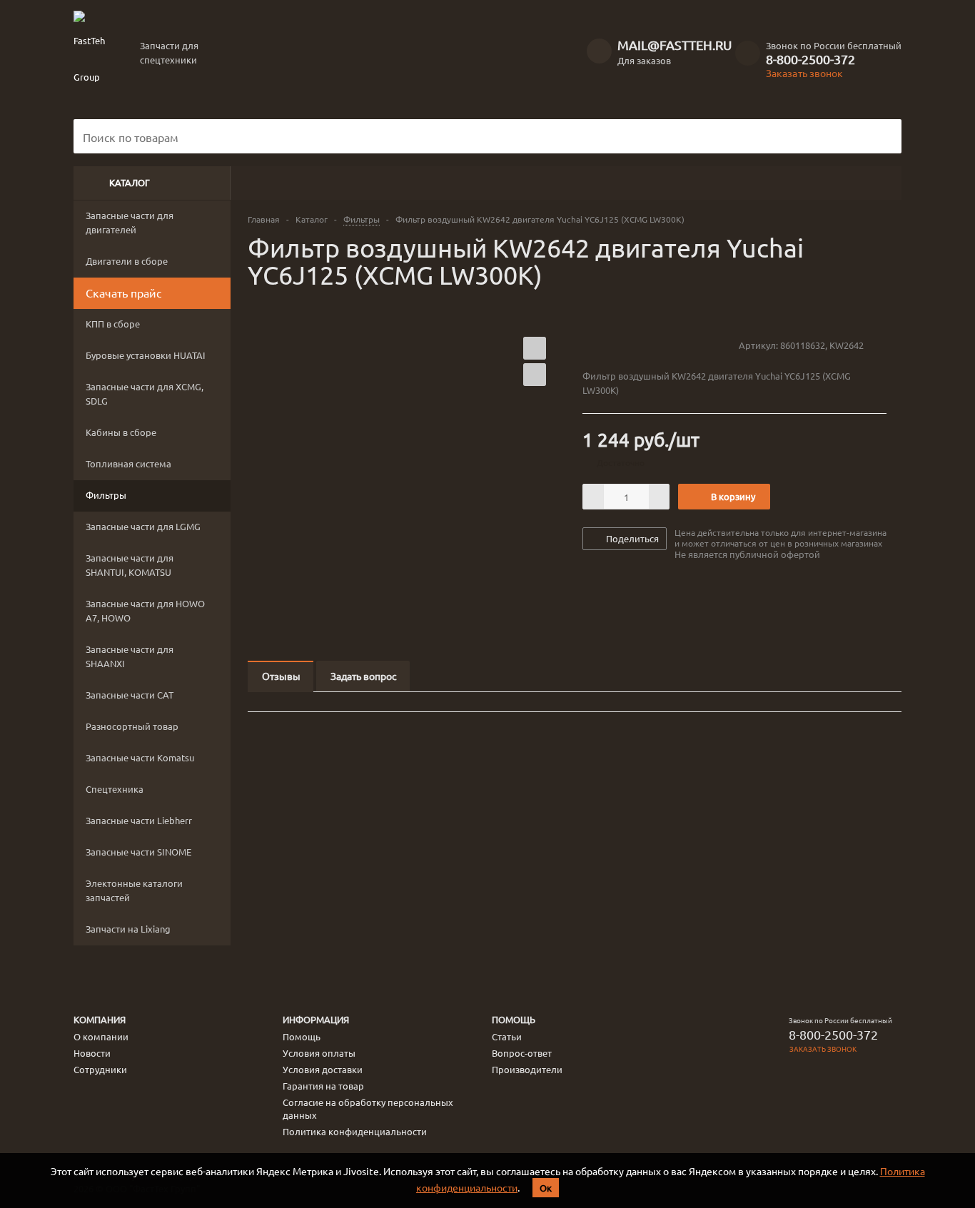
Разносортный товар (132, 726)
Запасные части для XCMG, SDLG (144, 393)
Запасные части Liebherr (139, 820)
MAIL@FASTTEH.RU (674, 44)
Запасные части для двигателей (129, 222)
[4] (630, 344)
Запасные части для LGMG (143, 526)
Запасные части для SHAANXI (129, 656)
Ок (546, 1188)
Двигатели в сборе (127, 261)
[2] (603, 344)
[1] (589, 344)
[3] (616, 344)
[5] (643, 344)
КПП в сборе (113, 324)
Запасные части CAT (129, 695)
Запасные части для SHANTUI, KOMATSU (129, 565)
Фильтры (106, 495)
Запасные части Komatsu (140, 757)
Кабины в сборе (121, 432)
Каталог (129, 182)
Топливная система (128, 463)
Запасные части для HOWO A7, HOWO (145, 610)
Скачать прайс (123, 292)
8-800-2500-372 (810, 59)
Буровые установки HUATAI (146, 355)
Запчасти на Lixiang (128, 929)
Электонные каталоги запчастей (134, 890)
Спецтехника (114, 789)
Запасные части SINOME (138, 852)
